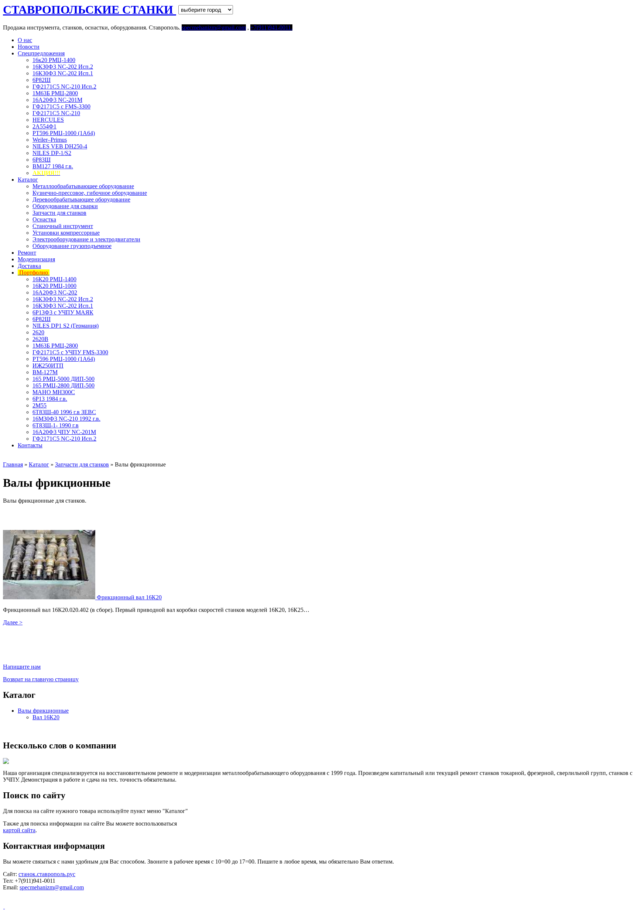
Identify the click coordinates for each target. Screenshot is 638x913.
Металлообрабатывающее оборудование (83, 186)
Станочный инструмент (62, 226)
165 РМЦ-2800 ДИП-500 (63, 385)
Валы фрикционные (43, 710)
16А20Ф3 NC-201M (57, 100)
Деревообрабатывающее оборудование (81, 199)
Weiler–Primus (49, 140)
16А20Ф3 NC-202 (54, 292)
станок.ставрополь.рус (46, 874)
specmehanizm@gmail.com (52, 887)
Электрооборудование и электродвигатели (86, 239)
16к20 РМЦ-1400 (53, 60)
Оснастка (44, 219)
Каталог (28, 179)
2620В (40, 339)
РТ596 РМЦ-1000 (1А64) (63, 133)
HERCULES (48, 120)
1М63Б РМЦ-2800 (55, 93)
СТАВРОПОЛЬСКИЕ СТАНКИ (89, 9)
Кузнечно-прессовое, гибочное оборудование (89, 193)
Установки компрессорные (66, 233)
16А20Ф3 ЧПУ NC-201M (64, 432)
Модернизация (36, 259)
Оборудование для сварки (65, 206)
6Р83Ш (41, 159)
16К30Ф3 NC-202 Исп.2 (62, 66)
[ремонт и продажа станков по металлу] (4, 906)
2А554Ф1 (44, 126)
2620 (38, 332)
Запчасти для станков (59, 213)
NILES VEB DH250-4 (59, 146)
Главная (13, 464)
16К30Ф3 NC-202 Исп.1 (62, 73)
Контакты (30, 445)
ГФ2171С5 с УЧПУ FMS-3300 (70, 352)
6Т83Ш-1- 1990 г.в (55, 425)
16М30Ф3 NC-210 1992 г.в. (66, 419)
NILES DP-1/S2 (51, 153)
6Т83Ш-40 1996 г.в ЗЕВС (64, 412)
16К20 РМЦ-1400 (54, 279)
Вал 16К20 (45, 717)
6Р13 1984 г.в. (49, 399)
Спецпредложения (41, 53)
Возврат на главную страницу (41, 679)
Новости (29, 47)
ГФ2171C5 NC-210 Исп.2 (64, 86)
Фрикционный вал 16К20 (129, 597)
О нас (25, 40)
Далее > (13, 622)
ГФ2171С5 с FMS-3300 (61, 106)
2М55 (39, 405)
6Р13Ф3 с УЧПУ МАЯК (62, 312)
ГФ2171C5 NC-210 (56, 113)
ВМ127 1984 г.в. (52, 166)
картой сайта (19, 830)
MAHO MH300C (53, 392)
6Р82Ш (41, 80)
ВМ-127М (45, 372)
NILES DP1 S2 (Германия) (65, 326)
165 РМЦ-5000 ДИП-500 (63, 379)
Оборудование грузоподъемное (72, 246)
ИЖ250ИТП (48, 365)
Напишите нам (22, 667)
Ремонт (27, 252)
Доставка (29, 266)
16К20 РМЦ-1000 (54, 286)
